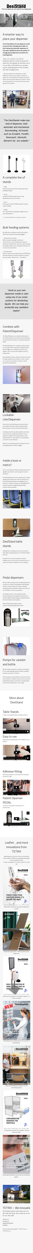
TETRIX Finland (22, 1229)
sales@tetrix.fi (11, 862)
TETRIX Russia (7, 1231)
